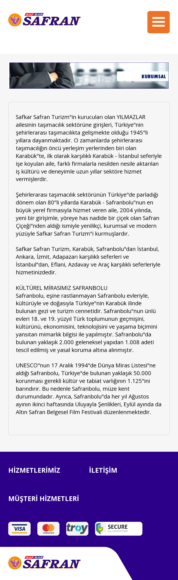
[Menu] (158, 22)
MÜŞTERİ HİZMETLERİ (43, 498)
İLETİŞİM (103, 470)
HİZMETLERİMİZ (34, 470)
